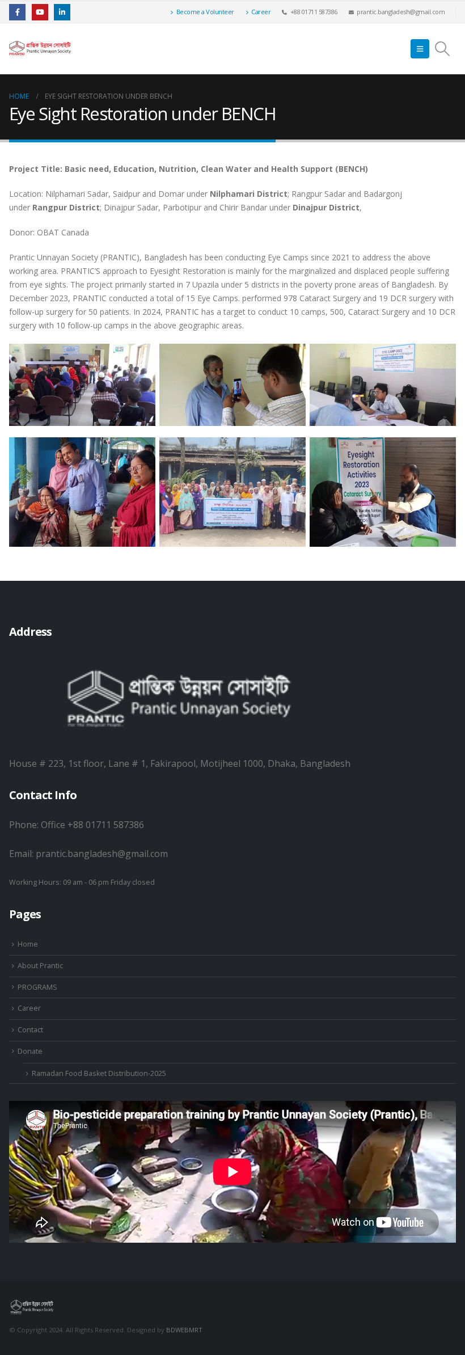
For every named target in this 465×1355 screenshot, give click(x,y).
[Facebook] (17, 12)
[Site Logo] (40, 49)
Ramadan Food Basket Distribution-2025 (99, 1073)
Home (28, 944)
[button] (420, 48)
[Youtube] (40, 12)
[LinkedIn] (62, 12)
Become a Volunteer (205, 11)
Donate (30, 1051)
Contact (30, 1030)
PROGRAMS (37, 987)
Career (260, 11)
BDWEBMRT (184, 1330)
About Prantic (40, 965)
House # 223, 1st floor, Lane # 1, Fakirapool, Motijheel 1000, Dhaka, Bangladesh (179, 763)
